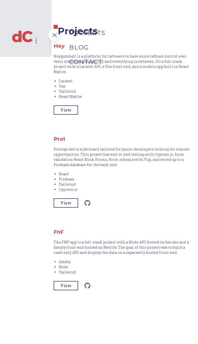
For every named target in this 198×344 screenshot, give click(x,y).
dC (22, 36)
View (65, 110)
